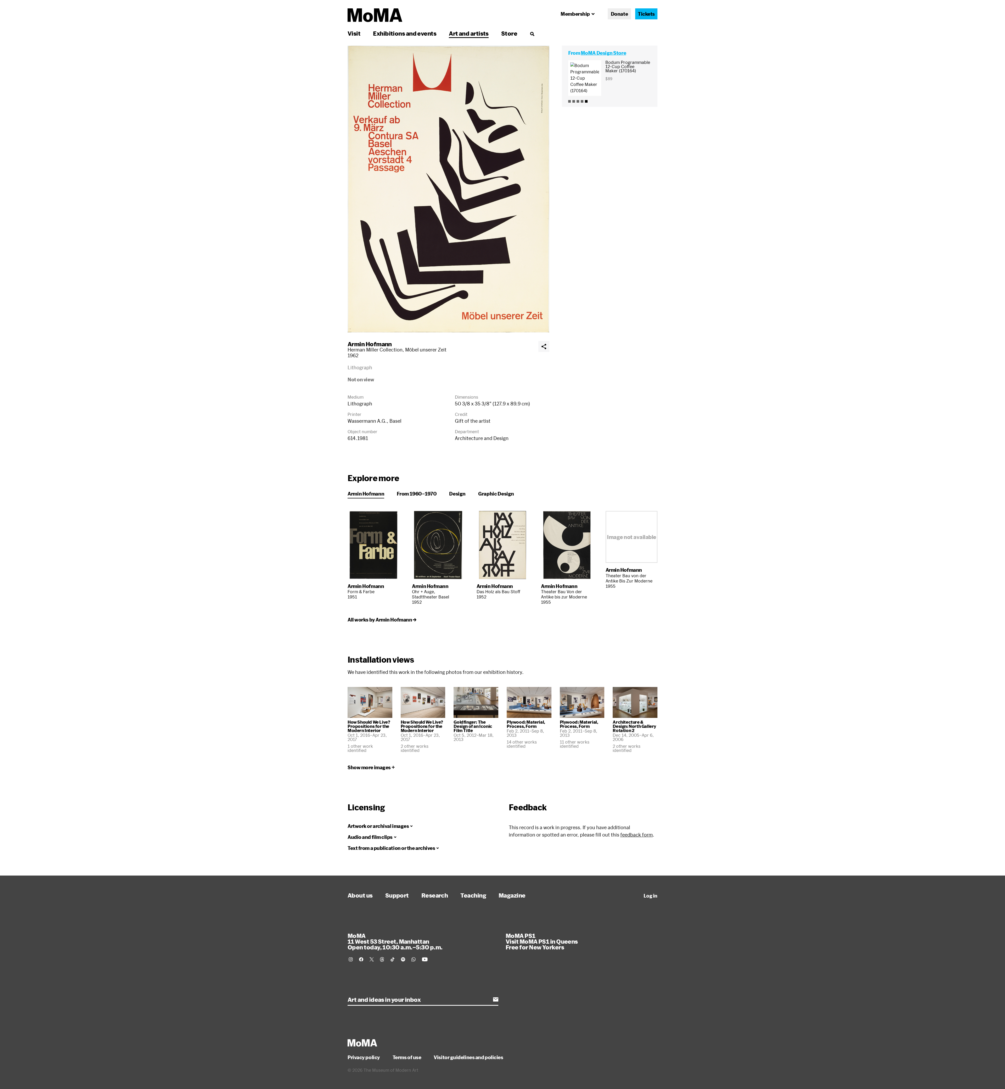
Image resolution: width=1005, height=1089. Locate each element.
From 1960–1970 (417, 494)
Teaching (473, 895)
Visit (354, 33)
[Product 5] (586, 101)
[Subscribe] (495, 999)
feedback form (636, 835)
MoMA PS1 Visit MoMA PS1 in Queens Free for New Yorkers (542, 941)
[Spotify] (403, 959)
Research (434, 895)
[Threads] (382, 959)
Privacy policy (364, 1057)
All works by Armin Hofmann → (382, 619)
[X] (371, 959)
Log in (650, 895)
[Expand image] (448, 189)
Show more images (369, 767)
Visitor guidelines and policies (468, 1057)
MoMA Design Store (603, 53)
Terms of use (407, 1057)
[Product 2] (573, 101)
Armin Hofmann (370, 343)
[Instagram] (351, 959)
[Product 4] (582, 101)
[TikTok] (392, 959)
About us (360, 895)
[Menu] (532, 34)
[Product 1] (569, 101)
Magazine (512, 895)
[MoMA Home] (375, 15)
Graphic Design (496, 494)
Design (457, 494)
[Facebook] (361, 959)
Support (397, 895)
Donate (619, 14)
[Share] (543, 346)
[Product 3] (578, 101)
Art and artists (469, 33)
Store (509, 33)
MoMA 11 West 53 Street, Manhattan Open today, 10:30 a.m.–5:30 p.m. (395, 941)
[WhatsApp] (413, 959)
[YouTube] (425, 959)
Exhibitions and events (404, 33)
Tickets (646, 14)
